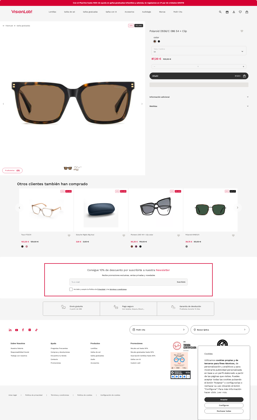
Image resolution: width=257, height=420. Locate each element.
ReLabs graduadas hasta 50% (142, 352)
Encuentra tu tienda (58, 356)
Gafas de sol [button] (69, 12)
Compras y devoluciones (60, 352)
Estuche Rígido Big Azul (85, 235)
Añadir (196, 76)
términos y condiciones (118, 289)
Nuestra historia (17, 348)
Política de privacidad (33, 395)
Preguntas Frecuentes (59, 348)
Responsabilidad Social (20, 352)
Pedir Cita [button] (177, 12)
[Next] (237, 207)
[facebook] (23, 330)
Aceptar (224, 399)
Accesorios (95, 363)
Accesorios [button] (129, 12)
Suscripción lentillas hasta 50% (143, 356)
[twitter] (16, 330)
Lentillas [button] (52, 12)
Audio (93, 359)
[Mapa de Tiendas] (227, 12)
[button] (3, 102)
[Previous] (19, 207)
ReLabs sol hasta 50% (139, 348)
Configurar (224, 405)
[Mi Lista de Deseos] (240, 12)
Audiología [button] (146, 12)
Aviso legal (13, 395)
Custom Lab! (135, 363)
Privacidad (101, 289)
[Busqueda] (220, 12)
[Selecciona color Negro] (159, 41)
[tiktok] (36, 330)
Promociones (56, 363)
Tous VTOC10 (26, 235)
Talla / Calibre (159, 49)
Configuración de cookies (110, 395)
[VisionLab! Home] (26, 12)
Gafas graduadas (97, 356)
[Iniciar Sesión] (234, 12)
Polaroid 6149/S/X (192, 235)
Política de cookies (84, 395)
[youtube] (29, 330)
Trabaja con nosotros (19, 356)
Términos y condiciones (60, 395)
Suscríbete (181, 282)
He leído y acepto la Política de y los (100, 289)
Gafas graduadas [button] (90, 12)
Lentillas (94, 348)
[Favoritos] (68, 235)
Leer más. (222, 392)
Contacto (54, 359)
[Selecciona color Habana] (155, 41)
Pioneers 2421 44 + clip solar (142, 235)
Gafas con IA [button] (111, 12)
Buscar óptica (203, 330)
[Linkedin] (10, 330)
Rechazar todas (224, 411)
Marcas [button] (162, 12)
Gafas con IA (136, 359)
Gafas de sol (96, 352)
